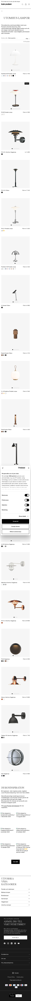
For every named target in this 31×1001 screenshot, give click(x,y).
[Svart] (13, 75)
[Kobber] (2, 622)
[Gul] (4, 393)
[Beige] (9, 75)
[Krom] (2, 230)
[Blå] (4, 75)
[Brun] (2, 355)
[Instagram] (8, 943)
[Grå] (4, 584)
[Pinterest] (15, 943)
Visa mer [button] (15, 861)
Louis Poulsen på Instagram (11, 805)
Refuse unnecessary (15, 531)
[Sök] (22, 4)
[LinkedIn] (11, 943)
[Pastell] (5, 75)
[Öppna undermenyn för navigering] (28, 5)
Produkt (12, 995)
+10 (15, 75)
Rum (18, 995)
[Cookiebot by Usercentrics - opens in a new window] (18, 468)
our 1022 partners (11, 476)
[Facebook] (4, 943)
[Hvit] (2, 75)
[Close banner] (28, 468)
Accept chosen (15, 526)
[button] (11, 70)
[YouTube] (18, 943)
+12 (15, 268)
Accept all (15, 521)
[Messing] (4, 230)
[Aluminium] (4, 355)
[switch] (27, 500)
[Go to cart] (25, 4)
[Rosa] (7, 269)
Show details (22, 516)
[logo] (6, 5)
